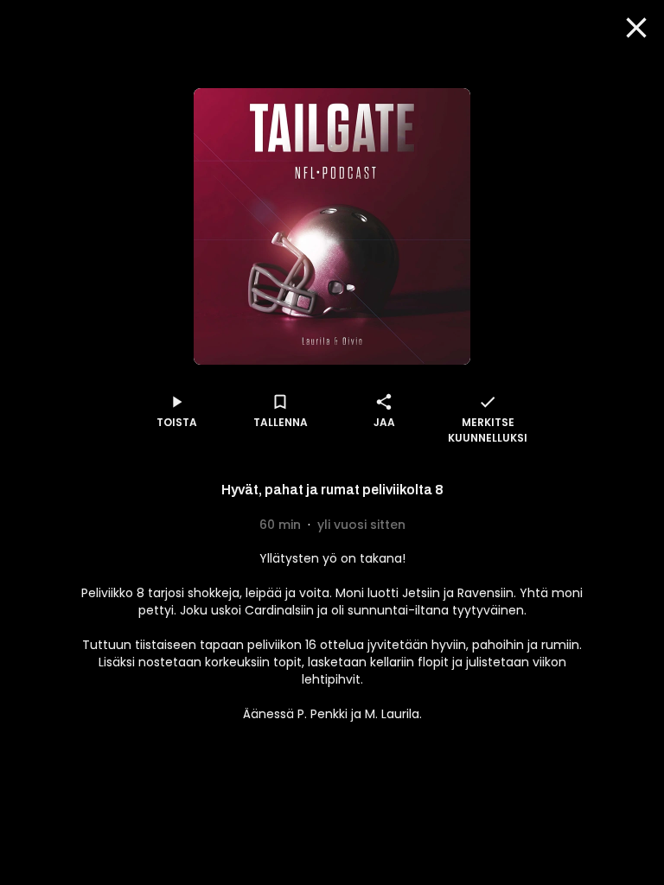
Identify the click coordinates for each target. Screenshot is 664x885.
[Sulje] (636, 27)
